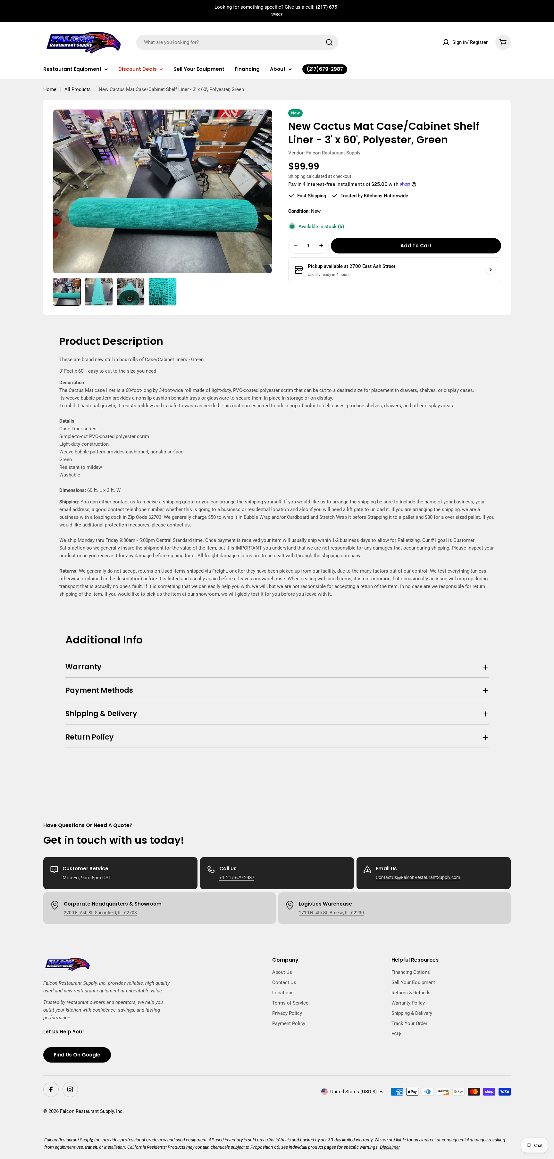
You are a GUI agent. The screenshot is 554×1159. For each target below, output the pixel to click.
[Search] (329, 42)
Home (49, 89)
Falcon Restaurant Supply (333, 153)
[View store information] (490, 270)
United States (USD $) (353, 1092)
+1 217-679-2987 (236, 878)
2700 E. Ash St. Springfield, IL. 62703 (100, 912)
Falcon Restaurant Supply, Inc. (92, 1111)
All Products (77, 89)
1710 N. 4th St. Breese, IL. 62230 (331, 912)
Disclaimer (390, 1147)
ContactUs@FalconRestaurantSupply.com (418, 877)
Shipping (297, 176)
